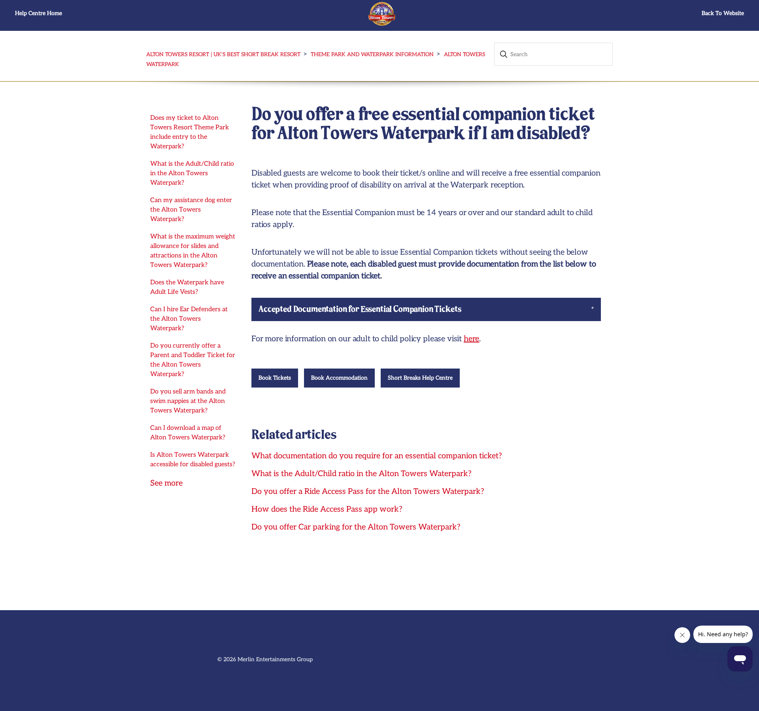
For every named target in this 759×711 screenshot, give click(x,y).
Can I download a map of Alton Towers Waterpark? (187, 432)
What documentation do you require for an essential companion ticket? (376, 456)
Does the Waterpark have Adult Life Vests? (187, 287)
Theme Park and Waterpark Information (372, 54)
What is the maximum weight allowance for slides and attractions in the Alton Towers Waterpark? (192, 251)
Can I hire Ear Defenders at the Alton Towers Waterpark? (189, 319)
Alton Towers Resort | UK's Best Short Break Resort (223, 54)
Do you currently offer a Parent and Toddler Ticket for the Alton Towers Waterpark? (192, 360)
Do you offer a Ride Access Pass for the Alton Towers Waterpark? (367, 491)
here (471, 339)
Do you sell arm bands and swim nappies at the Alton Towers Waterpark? (188, 401)
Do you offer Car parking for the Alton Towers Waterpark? (356, 527)
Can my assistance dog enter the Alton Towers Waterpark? (191, 210)
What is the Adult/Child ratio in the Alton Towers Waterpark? (192, 173)
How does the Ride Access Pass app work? (326, 509)
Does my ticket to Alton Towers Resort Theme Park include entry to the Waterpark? (189, 132)
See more (166, 483)
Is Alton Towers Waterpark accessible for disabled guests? (192, 459)
